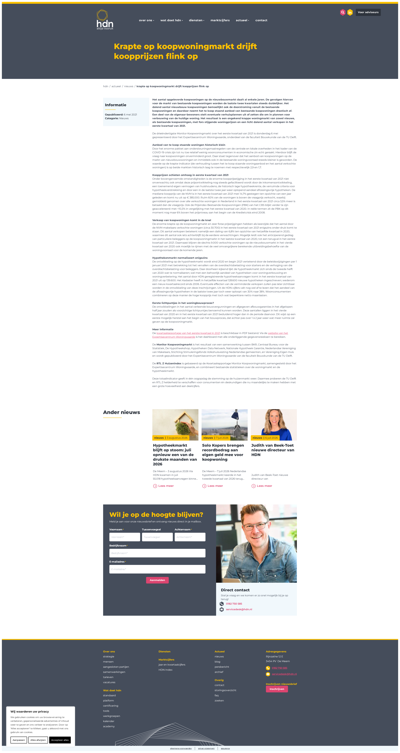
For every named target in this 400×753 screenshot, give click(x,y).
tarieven (108, 677)
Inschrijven (277, 689)
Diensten (164, 651)
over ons (145, 20)
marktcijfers (220, 20)
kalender (108, 721)
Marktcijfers (166, 659)
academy (109, 726)
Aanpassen (19, 740)
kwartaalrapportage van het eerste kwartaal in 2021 (188, 333)
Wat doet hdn (112, 690)
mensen (108, 661)
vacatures (109, 682)
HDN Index (165, 669)
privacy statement (206, 748)
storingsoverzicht (225, 690)
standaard (109, 695)
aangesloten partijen (116, 666)
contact (261, 20)
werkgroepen (111, 716)
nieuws (219, 656)
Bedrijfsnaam (118, 545)
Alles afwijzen (38, 740)
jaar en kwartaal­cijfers (172, 664)
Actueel (220, 651)
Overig (219, 680)
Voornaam (116, 529)
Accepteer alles (60, 740)
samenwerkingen (114, 672)
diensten (195, 20)
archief (219, 672)
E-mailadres (117, 561)
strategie (108, 656)
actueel (241, 20)
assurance (225, 748)
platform (108, 700)
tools (106, 710)
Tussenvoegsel (151, 529)
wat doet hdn (170, 20)
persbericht (222, 666)
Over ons (109, 651)
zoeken (219, 700)
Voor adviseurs (368, 12)
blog (217, 661)
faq (217, 695)
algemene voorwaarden (181, 748)
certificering (110, 705)
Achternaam (183, 529)
